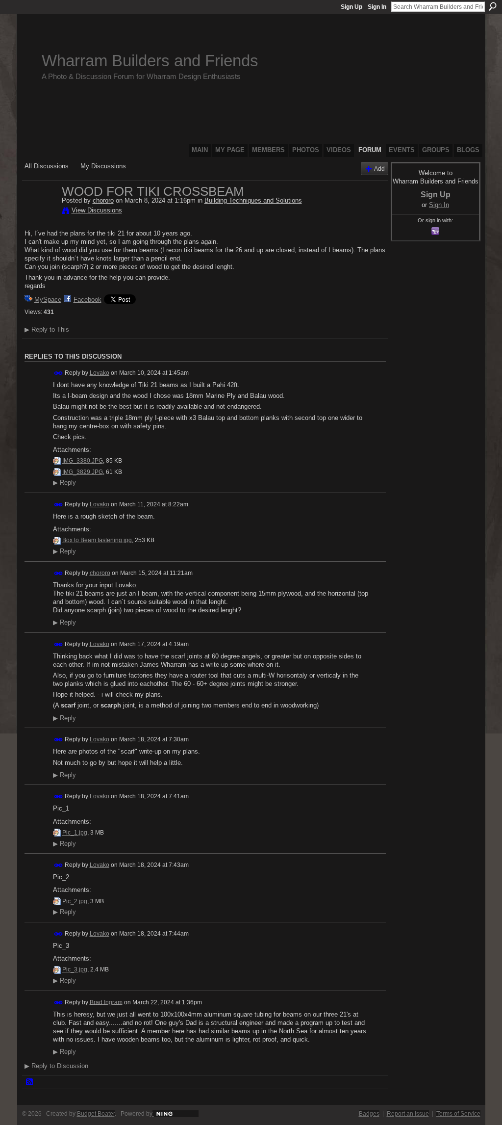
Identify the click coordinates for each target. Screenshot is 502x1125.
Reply (64, 482)
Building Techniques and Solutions (253, 200)
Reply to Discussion (56, 1066)
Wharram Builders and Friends (150, 61)
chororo (103, 200)
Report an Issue (408, 1113)
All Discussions (47, 166)
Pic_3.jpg (74, 969)
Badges (369, 1113)
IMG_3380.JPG (82, 460)
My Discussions (103, 166)
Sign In (377, 6)
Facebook (87, 299)
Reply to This (47, 329)
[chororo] (40, 212)
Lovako (99, 372)
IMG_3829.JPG (82, 472)
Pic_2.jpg (74, 901)
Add (379, 168)
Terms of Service (458, 1113)
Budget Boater (96, 1113)
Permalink (58, 373)
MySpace (47, 299)
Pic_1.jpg (74, 832)
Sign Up (351, 6)
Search (493, 6)
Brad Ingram (106, 1001)
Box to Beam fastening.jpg (97, 540)
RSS (29, 1082)
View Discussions (97, 210)
